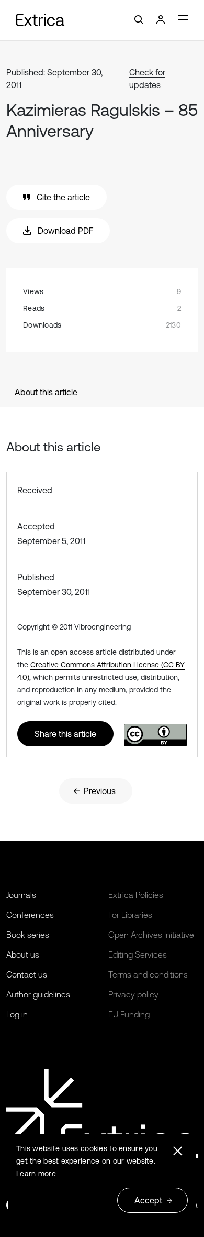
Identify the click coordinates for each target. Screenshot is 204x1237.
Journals (21, 894)
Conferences (30, 914)
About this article (46, 392)
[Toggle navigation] (102, 20)
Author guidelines (38, 994)
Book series (27, 934)
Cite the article (63, 197)
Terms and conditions (148, 974)
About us (22, 954)
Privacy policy (133, 994)
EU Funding (129, 1014)
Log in (17, 1014)
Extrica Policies (135, 894)
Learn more (36, 1173)
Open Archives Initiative (151, 934)
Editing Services (137, 954)
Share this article (65, 734)
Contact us (26, 974)
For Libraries (130, 914)
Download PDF (65, 230)
